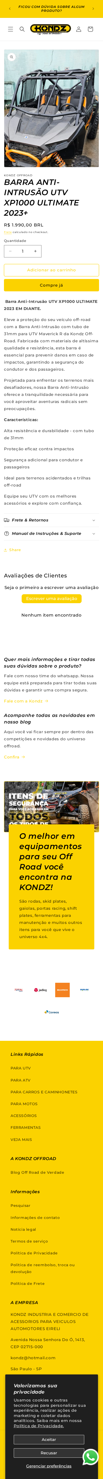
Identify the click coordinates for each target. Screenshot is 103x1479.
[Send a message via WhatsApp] (90, 1457)
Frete (8, 232)
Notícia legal (23, 1229)
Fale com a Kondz (23, 701)
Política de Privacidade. (39, 1425)
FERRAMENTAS (26, 1127)
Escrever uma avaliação (51, 598)
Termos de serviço (29, 1241)
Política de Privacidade (34, 1253)
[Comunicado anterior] (10, 8)
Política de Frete (28, 1283)
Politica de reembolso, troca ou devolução (43, 1268)
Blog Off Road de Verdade (37, 1172)
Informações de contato (35, 1217)
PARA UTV (21, 1068)
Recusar (49, 1452)
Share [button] (15, 549)
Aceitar (49, 1439)
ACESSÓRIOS (24, 1115)
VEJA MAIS (21, 1139)
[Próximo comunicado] (93, 8)
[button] (10, 29)
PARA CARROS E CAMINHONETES (44, 1092)
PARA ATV (21, 1080)
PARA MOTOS (24, 1104)
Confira (11, 756)
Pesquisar (20, 1205)
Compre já (51, 285)
